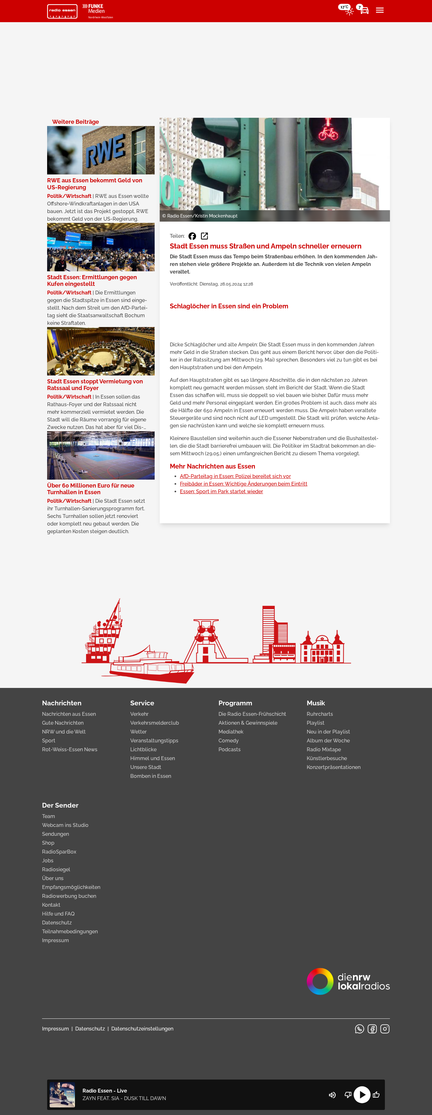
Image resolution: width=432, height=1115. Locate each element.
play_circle (362, 1095)
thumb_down (348, 1095)
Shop (48, 843)
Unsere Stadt (145, 767)
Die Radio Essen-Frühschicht (252, 714)
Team (48, 816)
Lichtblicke (143, 749)
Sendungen (55, 834)
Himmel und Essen (152, 758)
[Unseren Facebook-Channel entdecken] (372, 1029)
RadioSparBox (59, 852)
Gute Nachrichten (62, 723)
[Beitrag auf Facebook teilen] (192, 236)
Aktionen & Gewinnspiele (248, 723)
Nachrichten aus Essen (69, 714)
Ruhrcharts (320, 714)
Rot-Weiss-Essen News (69, 749)
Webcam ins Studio (65, 825)
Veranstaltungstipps (154, 741)
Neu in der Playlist (328, 732)
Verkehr (139, 714)
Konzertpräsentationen (334, 767)
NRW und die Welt (64, 732)
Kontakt (51, 905)
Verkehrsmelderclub (154, 723)
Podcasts (230, 749)
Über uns (53, 878)
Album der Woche (328, 741)
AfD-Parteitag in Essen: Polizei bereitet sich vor (235, 476)
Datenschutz (57, 923)
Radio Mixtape (324, 749)
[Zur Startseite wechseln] (62, 11)
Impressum (55, 940)
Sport (48, 741)
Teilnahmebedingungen (70, 932)
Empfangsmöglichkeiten (71, 887)
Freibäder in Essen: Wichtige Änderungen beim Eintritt (243, 484)
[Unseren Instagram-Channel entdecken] (385, 1029)
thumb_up (376, 1095)
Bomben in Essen (150, 776)
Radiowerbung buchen (69, 896)
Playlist (315, 723)
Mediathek (231, 732)
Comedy (229, 741)
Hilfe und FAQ (58, 914)
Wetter (138, 732)
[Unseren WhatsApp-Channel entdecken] (360, 1029)
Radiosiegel (56, 869)
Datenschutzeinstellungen (142, 1029)
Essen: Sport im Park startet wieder (221, 491)
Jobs (47, 861)
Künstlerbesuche (327, 758)
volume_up (332, 1095)
